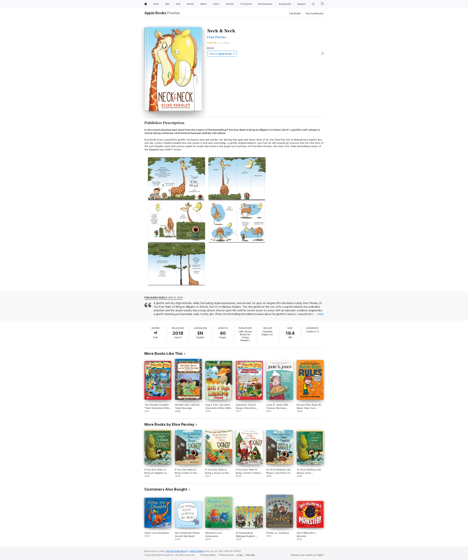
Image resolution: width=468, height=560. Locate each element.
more (320, 314)
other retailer (197, 551)
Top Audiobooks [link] (314, 13)
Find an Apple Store (176, 551)
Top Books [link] (295, 13)
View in (220, 53)
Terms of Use (226, 555)
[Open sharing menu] (322, 53)
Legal (240, 555)
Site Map (250, 555)
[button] (313, 4)
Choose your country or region (307, 555)
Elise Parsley (216, 37)
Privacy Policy (208, 555)
